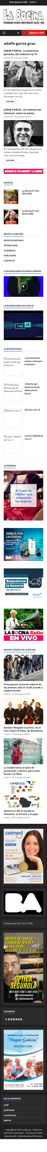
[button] (4, 32)
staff (6, 1105)
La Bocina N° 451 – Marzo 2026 (31, 212)
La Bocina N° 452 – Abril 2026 (31, 192)
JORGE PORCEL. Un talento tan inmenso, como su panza (22, 111)
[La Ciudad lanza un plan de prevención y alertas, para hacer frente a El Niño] (23, 751)
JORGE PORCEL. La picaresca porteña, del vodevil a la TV (21, 52)
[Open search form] (18, 32)
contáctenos (10, 1115)
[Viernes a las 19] (13, 418)
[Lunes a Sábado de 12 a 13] (13, 444)
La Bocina (7, 58)
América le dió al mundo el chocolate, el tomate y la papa (21, 812)
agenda (7, 1120)
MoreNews (24, 1136)
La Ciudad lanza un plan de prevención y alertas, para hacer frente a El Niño (22, 770)
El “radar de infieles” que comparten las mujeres (23, 496)
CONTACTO (9, 260)
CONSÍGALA (9, 250)
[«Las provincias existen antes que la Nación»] (13, 366)
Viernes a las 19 (32, 409)
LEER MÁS (11, 102)
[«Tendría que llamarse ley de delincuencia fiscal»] (13, 392)
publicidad (9, 1110)
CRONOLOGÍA (11, 245)
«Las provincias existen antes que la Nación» (33, 361)
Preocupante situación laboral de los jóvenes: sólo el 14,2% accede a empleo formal (23, 687)
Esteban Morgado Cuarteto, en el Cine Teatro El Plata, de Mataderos (23, 729)
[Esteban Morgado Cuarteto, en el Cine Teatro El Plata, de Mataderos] (23, 711)
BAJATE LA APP (36, 32)
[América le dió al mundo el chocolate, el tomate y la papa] (23, 794)
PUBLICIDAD (10, 255)
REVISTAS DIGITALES (14, 240)
